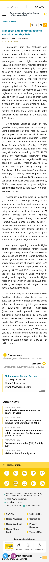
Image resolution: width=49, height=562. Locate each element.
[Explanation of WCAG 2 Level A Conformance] (43, 557)
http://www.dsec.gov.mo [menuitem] (19, 387)
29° (41, 6)
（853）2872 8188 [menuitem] (16, 380)
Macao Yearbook (14, 524)
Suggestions (35, 514)
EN (45, 25)
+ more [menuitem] (42, 391)
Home (5, 21)
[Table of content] (3, 14)
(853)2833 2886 (14, 506)
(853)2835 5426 (33, 506)
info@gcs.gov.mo (14, 502)
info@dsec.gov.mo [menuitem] (17, 383)
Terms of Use (35, 532)
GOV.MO (10, 514)
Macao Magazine (14, 519)
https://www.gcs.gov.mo (17, 499)
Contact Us (34, 519)
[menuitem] (24, 376)
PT (40, 25)
